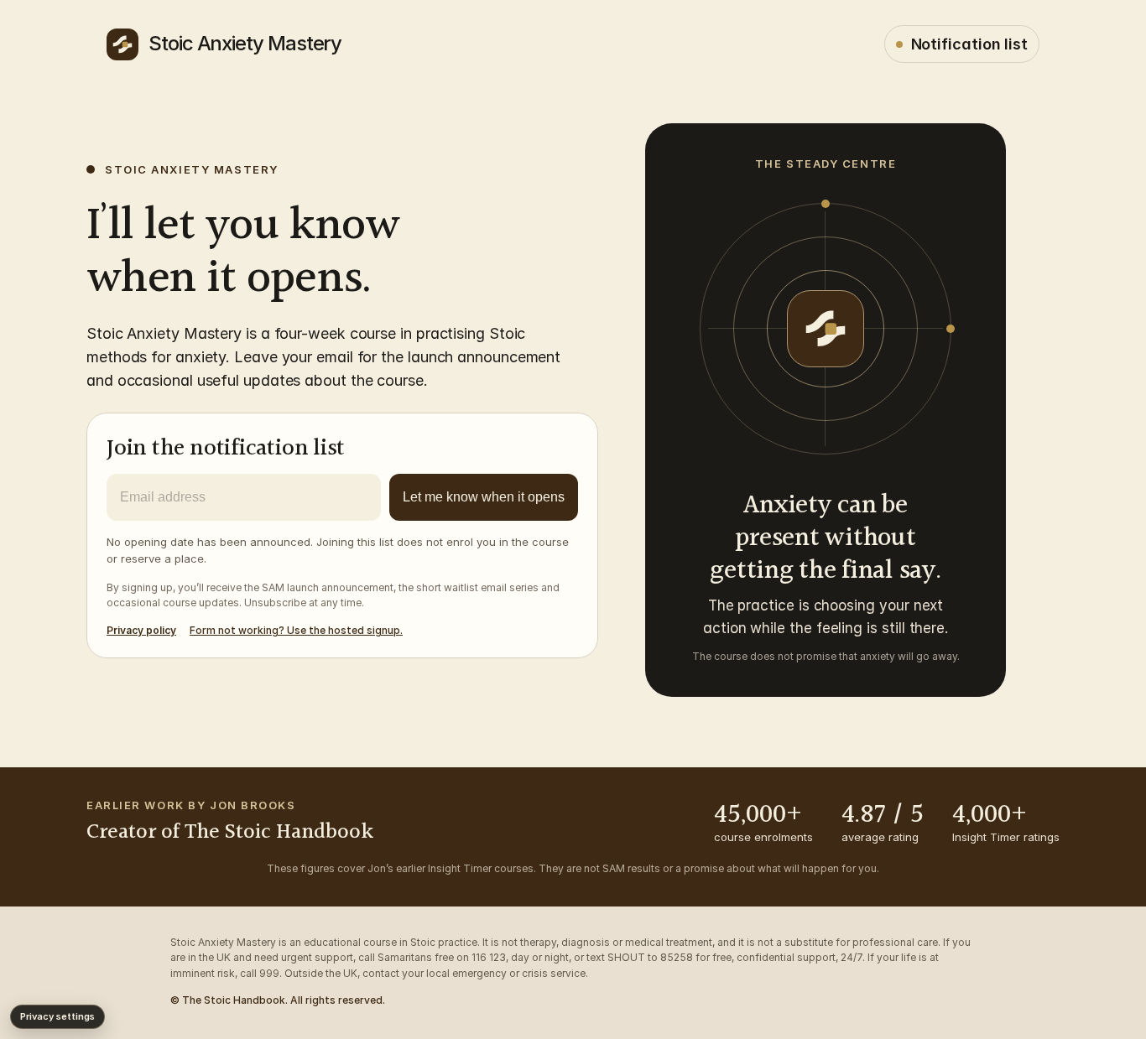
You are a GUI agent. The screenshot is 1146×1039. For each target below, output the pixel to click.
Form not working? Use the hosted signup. (296, 630)
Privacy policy (141, 630)
